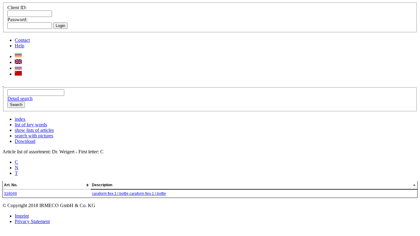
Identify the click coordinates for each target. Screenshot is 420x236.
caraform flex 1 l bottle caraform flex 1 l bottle (129, 193)
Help (19, 45)
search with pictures (34, 135)
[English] (18, 62)
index (20, 119)
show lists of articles (34, 130)
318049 (10, 193)
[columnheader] (47, 185)
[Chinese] (18, 74)
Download (25, 141)
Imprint (22, 215)
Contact (22, 40)
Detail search (20, 98)
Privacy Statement (32, 221)
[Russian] (18, 68)
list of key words (31, 124)
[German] (18, 56)
